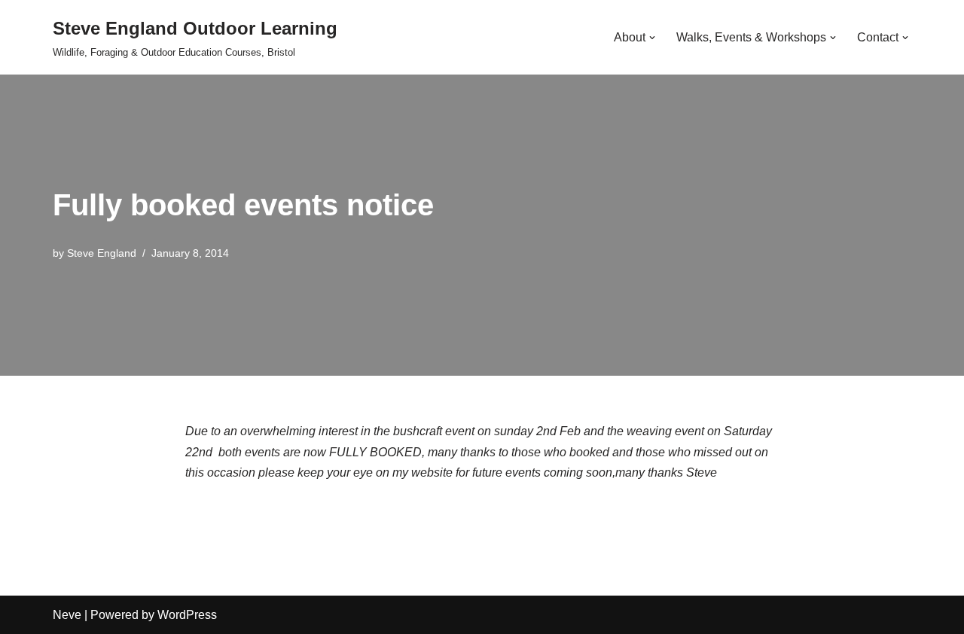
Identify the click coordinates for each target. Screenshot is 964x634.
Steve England (101, 253)
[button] (652, 38)
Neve (67, 614)
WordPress (187, 614)
